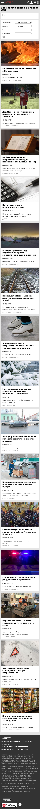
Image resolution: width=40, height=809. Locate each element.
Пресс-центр (27, 741)
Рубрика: (5, 26)
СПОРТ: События (8, 405)
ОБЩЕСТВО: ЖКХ (8, 498)
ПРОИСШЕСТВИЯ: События (12, 312)
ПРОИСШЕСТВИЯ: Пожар (11, 80)
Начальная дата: (7, 30)
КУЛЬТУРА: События (10, 173)
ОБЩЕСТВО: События (10, 126)
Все (3, 15)
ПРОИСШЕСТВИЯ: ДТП (10, 450)
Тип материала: (6, 22)
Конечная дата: (6, 33)
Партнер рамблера (17, 799)
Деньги (5, 219)
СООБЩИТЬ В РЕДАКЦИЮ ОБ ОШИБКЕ (15, 749)
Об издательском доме (10, 741)
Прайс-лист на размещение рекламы (16, 747)
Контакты (5, 744)
